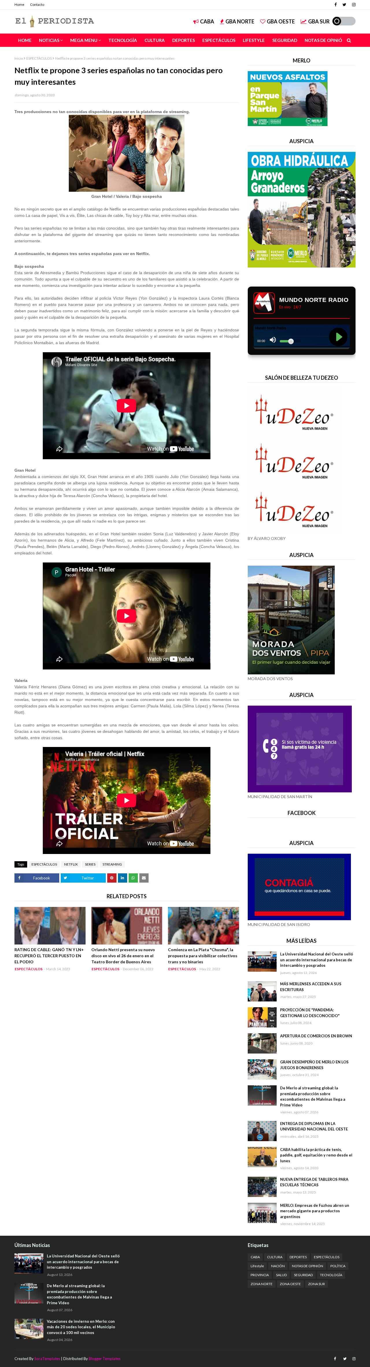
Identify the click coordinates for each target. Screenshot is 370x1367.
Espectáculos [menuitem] (218, 40)
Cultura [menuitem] (155, 40)
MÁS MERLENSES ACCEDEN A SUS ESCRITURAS (310, 987)
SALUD (281, 1275)
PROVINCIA (260, 1275)
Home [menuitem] (25, 40)
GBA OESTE (281, 21)
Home (19, 4)
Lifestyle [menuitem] (254, 40)
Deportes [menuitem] (183, 40)
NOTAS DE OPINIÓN (307, 1266)
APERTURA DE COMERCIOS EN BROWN (316, 1036)
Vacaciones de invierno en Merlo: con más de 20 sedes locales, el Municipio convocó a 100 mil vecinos (81, 1327)
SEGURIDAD (303, 1275)
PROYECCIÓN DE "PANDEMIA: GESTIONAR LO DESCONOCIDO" (310, 1013)
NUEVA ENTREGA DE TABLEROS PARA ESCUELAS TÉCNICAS (314, 1182)
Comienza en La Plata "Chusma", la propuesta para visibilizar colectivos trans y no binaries (202, 955)
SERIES (90, 864)
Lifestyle (257, 1266)
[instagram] (353, 4)
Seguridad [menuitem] (284, 40)
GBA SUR (319, 21)
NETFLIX (71, 864)
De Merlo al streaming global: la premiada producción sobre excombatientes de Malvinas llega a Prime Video (312, 1096)
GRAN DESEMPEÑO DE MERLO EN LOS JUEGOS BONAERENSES (314, 1065)
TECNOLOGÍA (331, 1275)
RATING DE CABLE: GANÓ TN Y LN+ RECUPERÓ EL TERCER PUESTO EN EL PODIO (49, 955)
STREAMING (112, 864)
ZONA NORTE (262, 1284)
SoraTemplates (47, 1358)
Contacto (37, 4)
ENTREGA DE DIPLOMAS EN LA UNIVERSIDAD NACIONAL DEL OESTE (314, 1126)
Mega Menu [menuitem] (83, 40)
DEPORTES (298, 1257)
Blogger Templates (105, 1358)
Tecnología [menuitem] (122, 40)
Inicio (18, 58)
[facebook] (335, 4)
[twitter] (344, 4)
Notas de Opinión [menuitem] (325, 40)
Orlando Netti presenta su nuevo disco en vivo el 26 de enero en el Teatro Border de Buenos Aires (123, 955)
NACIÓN (278, 1266)
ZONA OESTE (290, 1284)
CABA (207, 21)
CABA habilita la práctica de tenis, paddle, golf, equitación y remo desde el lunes (316, 1155)
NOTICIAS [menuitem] (49, 40)
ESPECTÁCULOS (39, 58)
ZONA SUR (316, 1284)
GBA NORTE (239, 21)
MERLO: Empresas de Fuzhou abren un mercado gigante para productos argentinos (314, 1211)
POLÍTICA (337, 1266)
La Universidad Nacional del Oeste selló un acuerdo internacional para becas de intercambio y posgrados (316, 960)
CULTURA (274, 1257)
